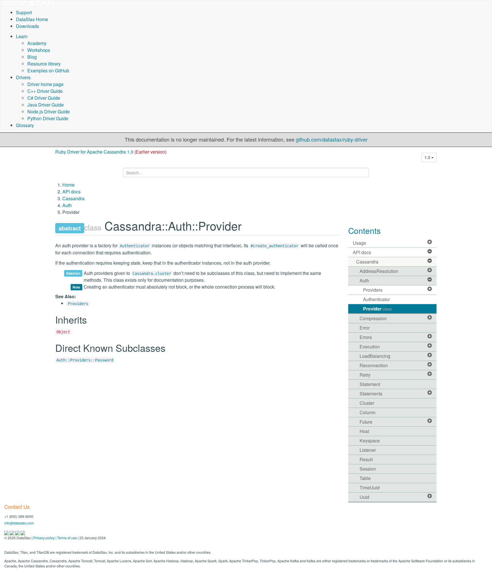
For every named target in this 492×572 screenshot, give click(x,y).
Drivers (23, 77)
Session (368, 468)
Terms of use (67, 537)
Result (366, 459)
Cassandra (73, 198)
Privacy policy (44, 537)
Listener (368, 450)
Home (68, 184)
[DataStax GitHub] (22, 532)
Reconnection (374, 365)
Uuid (364, 497)
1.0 (428, 157)
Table (365, 478)
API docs (71, 191)
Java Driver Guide (45, 104)
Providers (78, 303)
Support (24, 12)
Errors (366, 337)
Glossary (25, 125)
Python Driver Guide (47, 118)
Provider (377, 308)
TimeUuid (370, 487)
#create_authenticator (274, 246)
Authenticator (134, 246)
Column (368, 412)
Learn (22, 36)
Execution (370, 346)
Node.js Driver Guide (48, 111)
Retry (365, 374)
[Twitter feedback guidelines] (17, 532)
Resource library (44, 63)
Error (365, 327)
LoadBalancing (375, 356)
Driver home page (45, 84)
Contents (364, 230)
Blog (32, 57)
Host (364, 431)
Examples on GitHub (48, 70)
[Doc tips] (12, 532)
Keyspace (370, 440)
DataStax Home (32, 19)
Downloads (27, 26)
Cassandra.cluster (151, 273)
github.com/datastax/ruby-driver (332, 139)
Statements (371, 393)
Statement (370, 384)
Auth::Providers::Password (84, 360)
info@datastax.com (19, 522)
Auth (67, 205)
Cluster (367, 403)
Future (366, 421)
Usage (359, 243)
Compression (373, 318)
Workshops (38, 50)
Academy (36, 43)
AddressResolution (379, 271)
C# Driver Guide (43, 98)
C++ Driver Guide (45, 91)
